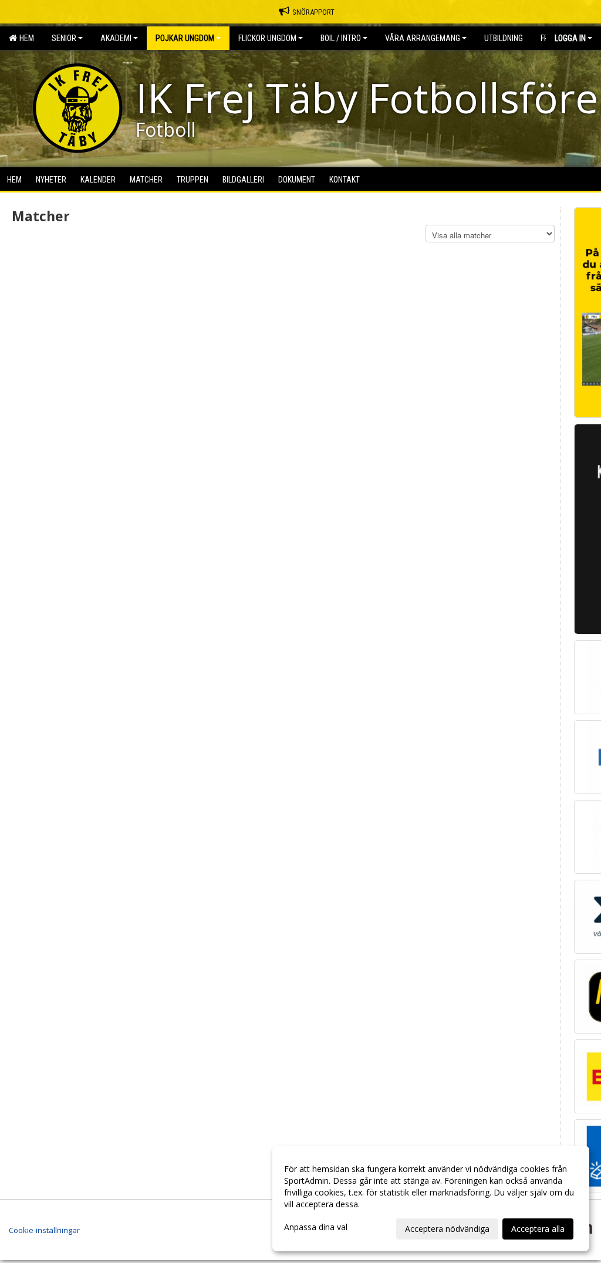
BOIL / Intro (340, 38)
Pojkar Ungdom (185, 38)
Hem (25, 38)
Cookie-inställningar (44, 1230)
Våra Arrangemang (422, 38)
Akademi (115, 38)
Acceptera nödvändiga (447, 1228)
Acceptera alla (538, 1228)
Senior (64, 38)
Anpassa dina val (315, 1227)
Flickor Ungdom (267, 38)
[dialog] (430, 1198)
